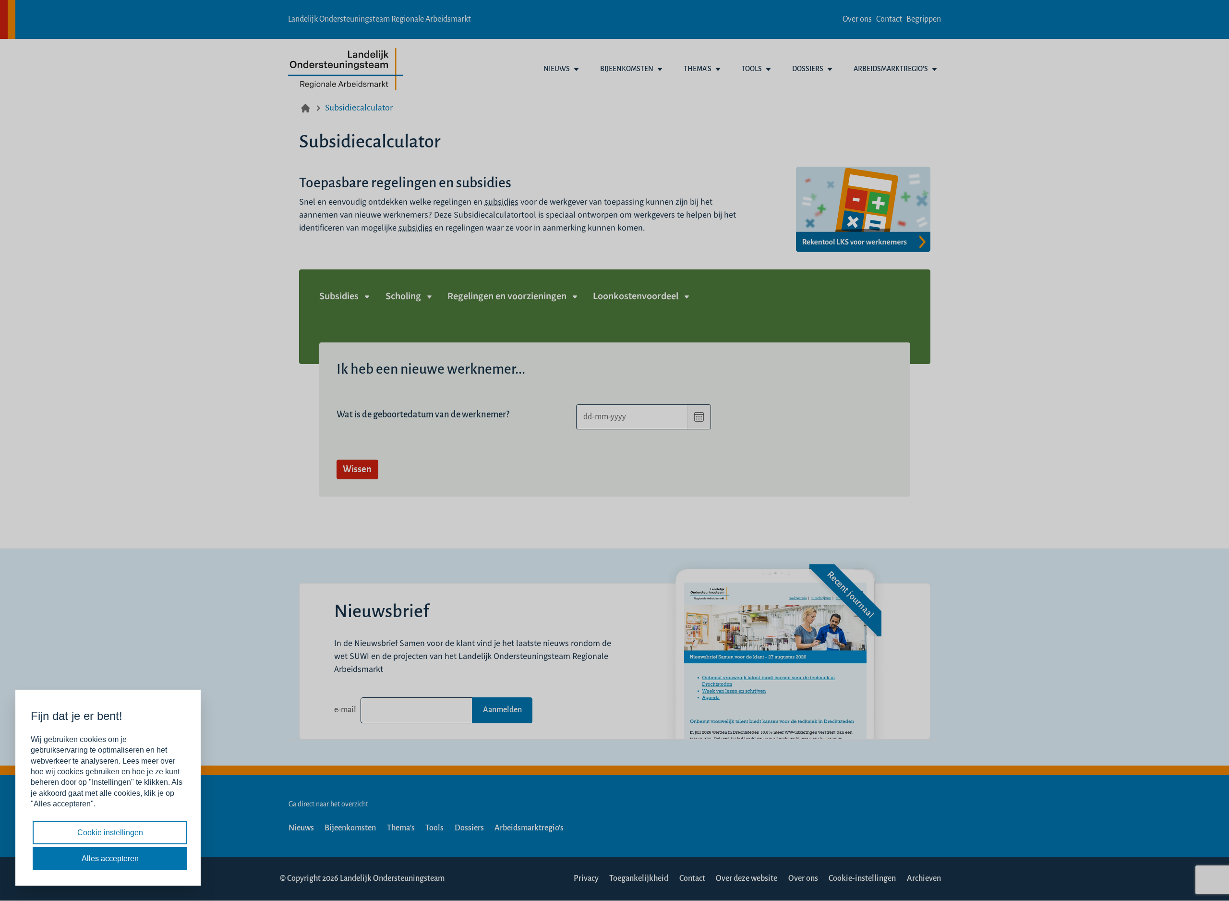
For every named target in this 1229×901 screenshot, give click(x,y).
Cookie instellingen (110, 832)
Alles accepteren (110, 858)
